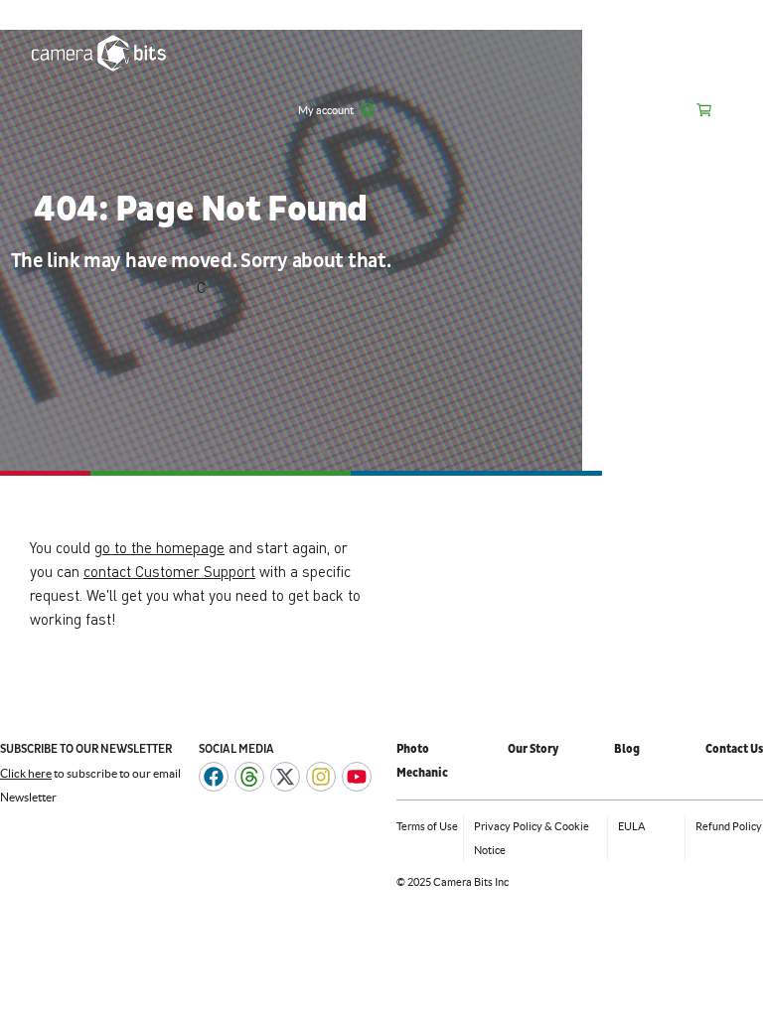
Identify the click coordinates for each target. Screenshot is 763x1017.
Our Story (533, 749)
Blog (627, 749)
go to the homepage (159, 547)
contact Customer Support (169, 571)
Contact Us (734, 749)
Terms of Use (427, 826)
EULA (631, 826)
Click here (26, 773)
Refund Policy (728, 826)
